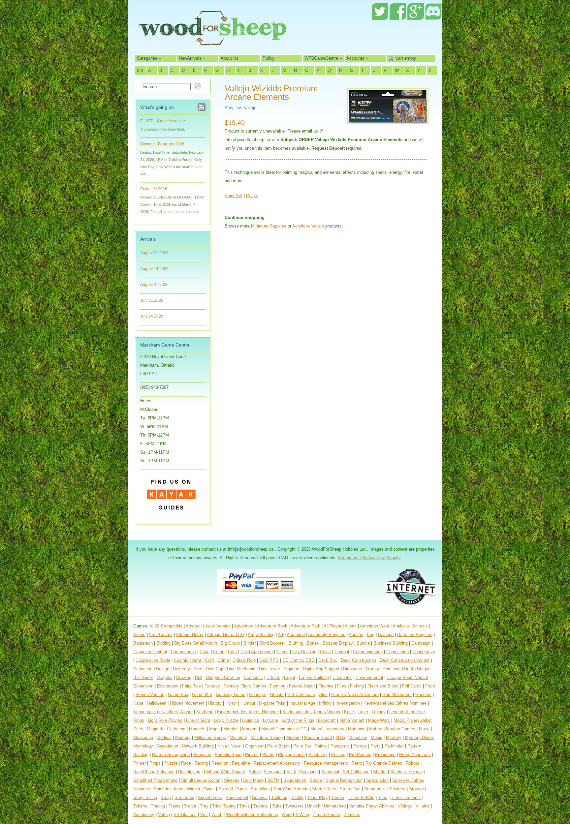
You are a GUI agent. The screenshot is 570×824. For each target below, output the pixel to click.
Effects (273, 677)
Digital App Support (321, 668)
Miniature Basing (267, 737)
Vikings (405, 806)
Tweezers (294, 806)
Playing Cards (291, 754)
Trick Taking (224, 806)
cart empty (406, 58)
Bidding (163, 643)
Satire (254, 771)
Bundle (363, 643)
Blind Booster (272, 643)
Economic (253, 677)
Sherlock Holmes (406, 771)
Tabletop (279, 797)
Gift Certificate (301, 694)
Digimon (291, 668)
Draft (408, 668)
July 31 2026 (151, 300)
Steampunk (375, 788)
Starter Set (350, 788)
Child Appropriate (256, 651)
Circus (282, 651)
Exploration (167, 686)
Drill (198, 677)
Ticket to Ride (361, 797)
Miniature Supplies (268, 226)
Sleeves (231, 780)
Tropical (261, 806)
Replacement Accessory (277, 763)
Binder (249, 643)
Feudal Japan (302, 686)
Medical (164, 737)
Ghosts (277, 694)
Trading (158, 806)
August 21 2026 (154, 253)
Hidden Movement (187, 703)
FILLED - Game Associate (163, 121)
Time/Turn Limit (406, 797)
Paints (252, 195)
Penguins (202, 754)
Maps (214, 728)
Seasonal (330, 771)
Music (376, 737)
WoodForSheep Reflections (252, 814)
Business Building (390, 643)
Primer (139, 763)
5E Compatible (168, 626)
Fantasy (212, 686)
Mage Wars (379, 720)
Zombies (352, 814)
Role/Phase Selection (153, 771)
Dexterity (181, 668)
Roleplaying (189, 771)
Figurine (325, 686)
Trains (174, 806)
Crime (223, 660)
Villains (422, 806)
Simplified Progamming (155, 780)
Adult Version (218, 626)
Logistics (250, 720)
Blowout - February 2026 (162, 144)
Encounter (342, 677)
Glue (323, 694)
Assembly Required (326, 634)
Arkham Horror (190, 634)
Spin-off (225, 788)
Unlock (313, 806)
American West (374, 626)
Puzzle (170, 763)
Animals (420, 626)
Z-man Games (326, 814)
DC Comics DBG (298, 660)
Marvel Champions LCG (284, 728)
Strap (166, 797)
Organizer (254, 746)
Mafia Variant (351, 720)
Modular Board (318, 737)
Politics (338, 754)
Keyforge (204, 711)
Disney (372, 668)
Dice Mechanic (241, 668)
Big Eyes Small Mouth (195, 643)
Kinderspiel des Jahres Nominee (248, 711)
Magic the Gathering (166, 728)
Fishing (357, 686)
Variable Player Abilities (371, 806)
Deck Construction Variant (404, 660)
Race (186, 763)
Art (280, 634)
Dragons (165, 677)
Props (155, 763)
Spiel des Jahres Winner (177, 788)
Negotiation (167, 746)
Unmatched (335, 806)
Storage (416, 788)
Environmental (369, 677)
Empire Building (314, 677)
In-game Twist (272, 703)
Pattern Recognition (171, 754)
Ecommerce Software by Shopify (369, 557)
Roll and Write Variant (224, 771)
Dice (198, 668)
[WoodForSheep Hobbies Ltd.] (212, 40)
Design (162, 668)
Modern (293, 737)
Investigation (347, 703)
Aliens (351, 626)
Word (287, 814)
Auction (356, 634)
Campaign (420, 643)
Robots (412, 763)
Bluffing (296, 643)
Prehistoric (385, 754)
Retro (357, 763)
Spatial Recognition (344, 780)
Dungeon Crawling (223, 677)
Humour (247, 703)
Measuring (143, 737)
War (204, 814)
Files (341, 686)
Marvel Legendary (327, 728)
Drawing (183, 677)
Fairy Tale (191, 686)
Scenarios (273, 771)
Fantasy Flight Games (245, 686)
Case (204, 651)
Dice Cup (214, 668)
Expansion (143, 686)
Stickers (397, 788)
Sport (242, 788)
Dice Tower (269, 668)
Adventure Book (272, 626)
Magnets (197, 728)
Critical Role (244, 660)
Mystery (393, 737)
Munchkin (358, 737)
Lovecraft (327, 720)
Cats (232, 651)
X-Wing (302, 814)
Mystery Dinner (419, 737)
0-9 (140, 70)
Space (316, 780)
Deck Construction (358, 660)
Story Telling (145, 797)
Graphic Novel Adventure (355, 694)
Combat (341, 651)
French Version (150, 694)
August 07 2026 (154, 284)
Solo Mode (253, 780)
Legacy (379, 711)
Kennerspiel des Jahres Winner (163, 711)
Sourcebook (294, 780)
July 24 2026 (151, 316)
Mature (375, 728)
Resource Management (326, 763)
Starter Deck (324, 788)
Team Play (317, 797)
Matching (356, 728)
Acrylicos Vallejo (240, 107)
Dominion (391, 668)
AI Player (332, 626)
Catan (218, 651)
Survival (260, 797)
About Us (229, 58)
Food (430, 686)
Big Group (230, 643)
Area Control (161, 634)
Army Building (261, 634)
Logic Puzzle (226, 720)
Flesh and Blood (382, 686)
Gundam (423, 694)
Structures (184, 797)
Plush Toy (318, 754)
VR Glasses (185, 814)
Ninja (222, 746)
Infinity (325, 703)
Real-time (241, 763)
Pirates (252, 754)
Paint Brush (278, 746)
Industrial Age (302, 703)
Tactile (297, 797)
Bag (370, 634)
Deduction (142, 668)
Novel (236, 746)
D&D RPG (269, 660)
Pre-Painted (360, 754)
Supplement (237, 797)
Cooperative (423, 651)
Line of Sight (198, 720)
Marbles (230, 728)
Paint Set (233, 195)
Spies (209, 788)
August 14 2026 (154, 268)
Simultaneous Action (200, 780)
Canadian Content (150, 651)
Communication (368, 651)
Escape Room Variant (407, 677)
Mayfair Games (400, 728)
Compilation (397, 651)
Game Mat (202, 694)
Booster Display (338, 643)
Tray (204, 806)
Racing (201, 763)
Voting (164, 814)
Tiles (382, 797)
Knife (349, 711)
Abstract (194, 626)
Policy (268, 58)
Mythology (143, 746)
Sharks (380, 771)
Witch (216, 814)
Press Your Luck (415, 754)
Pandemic (340, 746)
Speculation (377, 780)
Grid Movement (397, 694)
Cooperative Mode (153, 660)
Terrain (337, 797)
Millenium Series (210, 737)
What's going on (157, 107)
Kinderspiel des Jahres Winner (311, 711)
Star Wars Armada (290, 788)
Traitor (190, 806)
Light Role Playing (165, 720)
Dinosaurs (352, 668)
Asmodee (296, 634)
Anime (139, 634)
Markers (250, 728)
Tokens (140, 806)
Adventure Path (305, 626)
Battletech (143, 643)
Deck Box (327, 660)
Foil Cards (412, 686)
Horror (231, 703)
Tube (277, 806)
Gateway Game (230, 694)
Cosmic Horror (187, 660)
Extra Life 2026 (153, 189)
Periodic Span (228, 754)
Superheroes (210, 797)
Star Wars (260, 788)
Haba (138, 703)
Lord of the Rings (298, 720)
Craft (209, 660)
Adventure (243, 626)
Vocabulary (143, 814)
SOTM (273, 780)
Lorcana (270, 720)
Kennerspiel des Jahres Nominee (395, 703)
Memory (183, 737)
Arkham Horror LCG (225, 634)
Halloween (156, 703)
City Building (304, 651)
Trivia (244, 806)
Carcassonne (183, 651)
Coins (325, 651)
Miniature (238, 737)
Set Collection (356, 771)
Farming (277, 686)
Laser (363, 711)
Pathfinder (394, 746)
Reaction (219, 763)
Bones (313, 643)
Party (375, 746)
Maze (424, 728)
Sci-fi (291, 771)
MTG (340, 737)
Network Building (198, 746)
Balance (386, 634)
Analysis (401, 626)
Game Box (178, 694)
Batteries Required (414, 634)
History (215, 703)
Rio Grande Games (383, 763)
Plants (268, 754)
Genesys (257, 694)
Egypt (289, 677)
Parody (360, 746)
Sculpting (309, 771)
